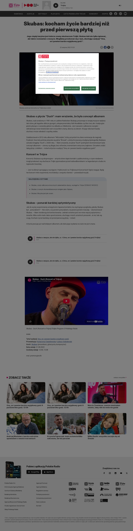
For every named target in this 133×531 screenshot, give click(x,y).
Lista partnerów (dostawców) (47, 82)
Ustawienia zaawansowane (46, 88)
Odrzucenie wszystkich (72, 88)
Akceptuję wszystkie (88, 88)
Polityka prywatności (52, 72)
